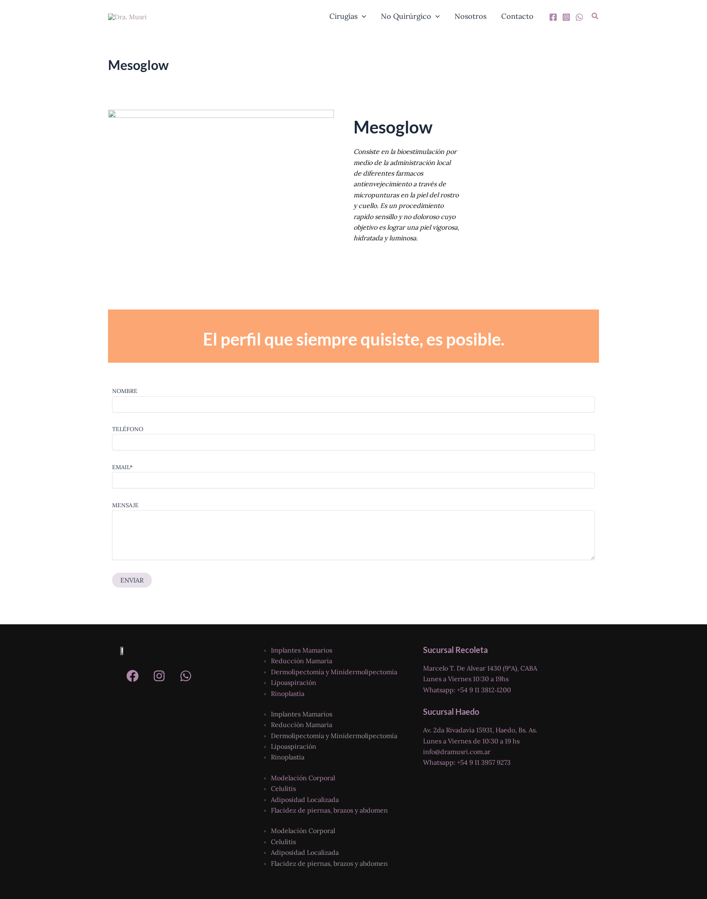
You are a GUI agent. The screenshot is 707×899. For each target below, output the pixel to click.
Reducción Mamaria (301, 661)
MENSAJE (125, 505)
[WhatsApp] (579, 17)
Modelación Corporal (303, 778)
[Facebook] (553, 17)
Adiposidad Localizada (305, 799)
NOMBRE (124, 391)
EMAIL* (122, 467)
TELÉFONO (127, 429)
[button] (362, 16)
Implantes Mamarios (301, 650)
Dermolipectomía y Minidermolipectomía (334, 672)
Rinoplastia (287, 693)
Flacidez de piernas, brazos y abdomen (329, 810)
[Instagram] (566, 17)
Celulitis (283, 788)
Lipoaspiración (293, 682)
